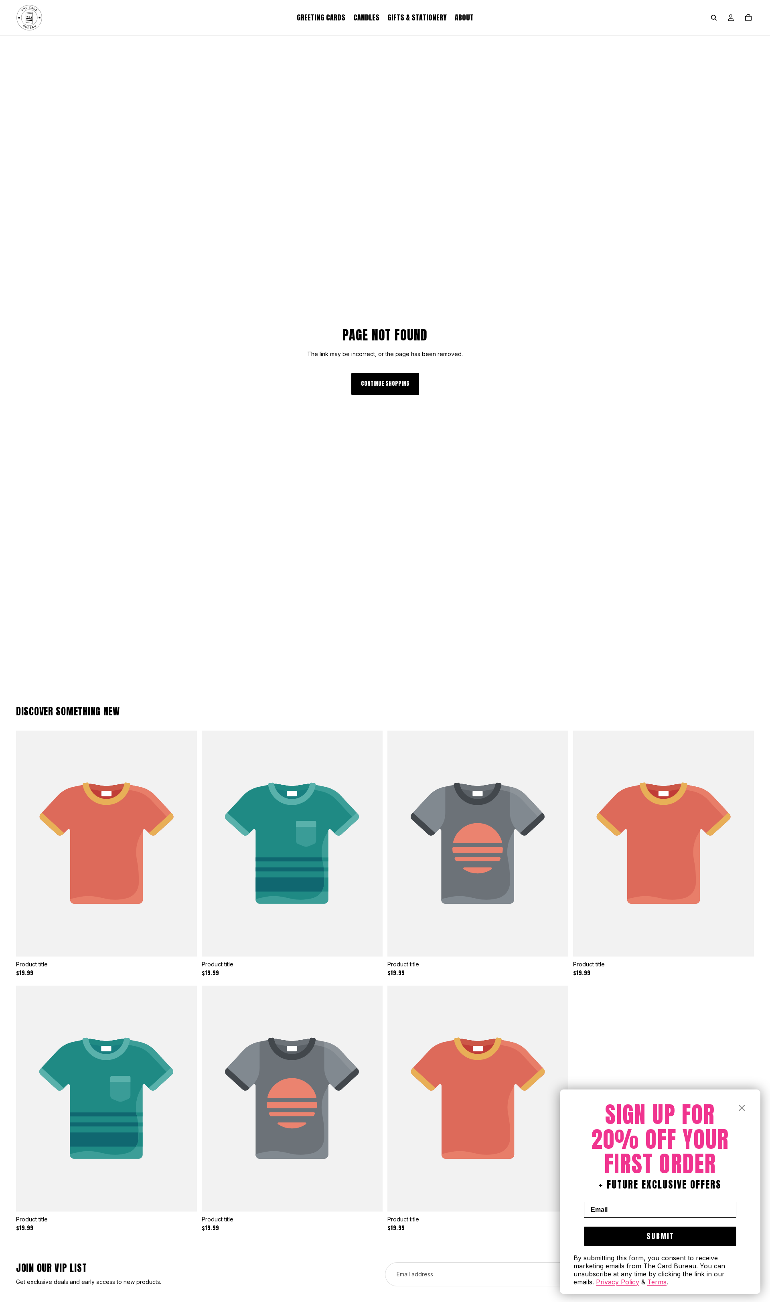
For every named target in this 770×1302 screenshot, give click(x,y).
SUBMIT (660, 1236)
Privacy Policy (617, 1282)
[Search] (714, 17)
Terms (657, 1282)
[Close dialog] (742, 1108)
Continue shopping (385, 383)
